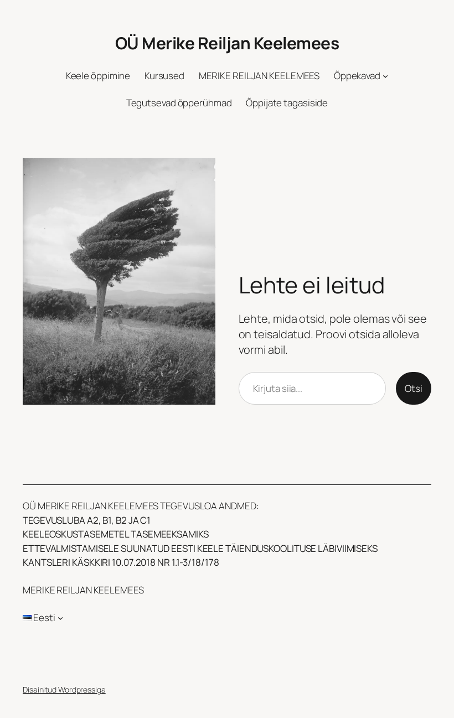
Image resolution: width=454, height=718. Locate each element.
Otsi (413, 388)
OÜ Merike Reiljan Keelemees (227, 43)
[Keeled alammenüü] (60, 618)
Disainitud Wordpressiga (64, 689)
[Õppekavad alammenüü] (385, 76)
